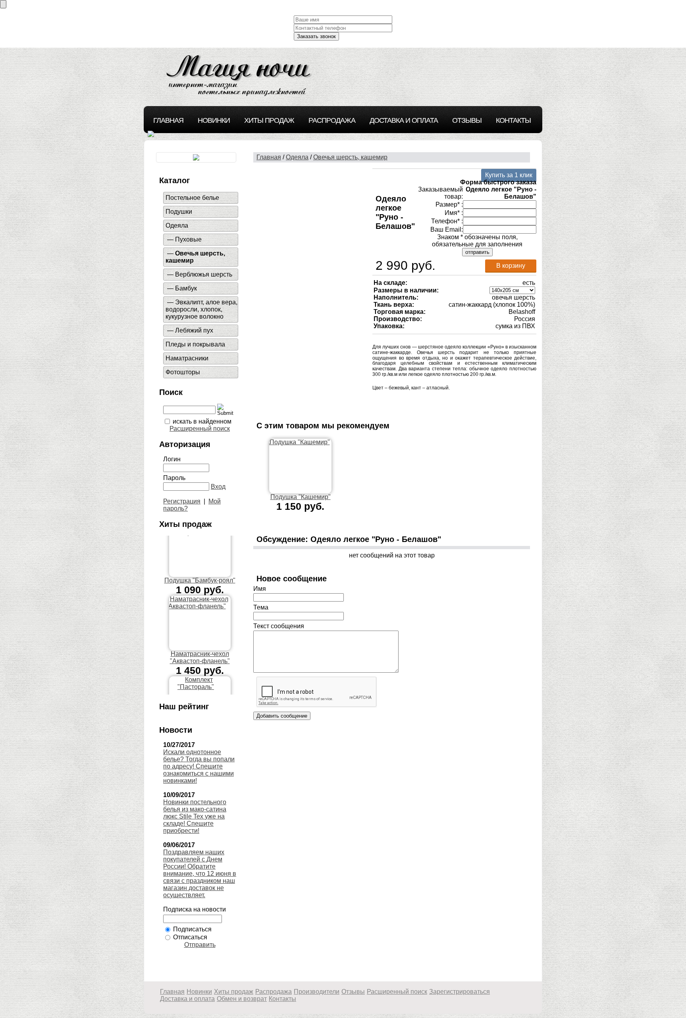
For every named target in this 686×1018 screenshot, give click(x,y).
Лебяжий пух (194, 330)
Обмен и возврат (242, 998)
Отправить (200, 944)
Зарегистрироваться (459, 991)
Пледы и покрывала (195, 344)
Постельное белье (192, 197)
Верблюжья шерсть (203, 274)
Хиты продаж (269, 120)
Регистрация (181, 501)
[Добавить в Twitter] (448, 401)
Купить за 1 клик (508, 175)
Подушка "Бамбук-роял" (199, 560)
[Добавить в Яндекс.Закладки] (472, 401)
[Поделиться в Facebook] (377, 401)
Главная (168, 120)
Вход (218, 486)
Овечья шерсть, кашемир (350, 157)
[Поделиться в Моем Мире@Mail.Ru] (425, 401)
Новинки (214, 120)
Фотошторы (183, 372)
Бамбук (186, 288)
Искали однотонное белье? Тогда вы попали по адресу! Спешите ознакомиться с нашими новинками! (199, 766)
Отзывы (467, 120)
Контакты (513, 120)
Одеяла (177, 225)
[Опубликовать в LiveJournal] (413, 401)
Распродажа (331, 120)
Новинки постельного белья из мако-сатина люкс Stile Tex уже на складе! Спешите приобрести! (194, 816)
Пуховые (188, 239)
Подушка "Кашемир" (300, 497)
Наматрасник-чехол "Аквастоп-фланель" (200, 637)
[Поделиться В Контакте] (460, 401)
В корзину (510, 265)
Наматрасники (187, 358)
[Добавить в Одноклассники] (436, 401)
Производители (316, 991)
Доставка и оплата (404, 120)
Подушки (179, 211)
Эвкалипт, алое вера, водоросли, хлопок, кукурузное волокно (201, 309)
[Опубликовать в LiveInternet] (401, 401)
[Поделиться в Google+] (389, 401)
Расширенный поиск (200, 428)
